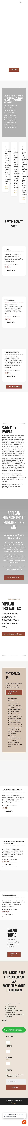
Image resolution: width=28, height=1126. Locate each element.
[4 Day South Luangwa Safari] (14, 874)
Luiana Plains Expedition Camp (12, 352)
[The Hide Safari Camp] (14, 283)
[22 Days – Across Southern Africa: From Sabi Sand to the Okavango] (14, 820)
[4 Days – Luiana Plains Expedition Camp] (14, 769)
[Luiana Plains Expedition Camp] (14, 335)
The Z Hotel (7, 250)
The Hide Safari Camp (10, 300)
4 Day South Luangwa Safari (9, 895)
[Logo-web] (7, 2)
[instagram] (5, 1025)
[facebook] (2, 1025)
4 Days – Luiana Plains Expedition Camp (11, 790)
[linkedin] (7, 1025)
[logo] (11, 997)
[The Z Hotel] (14, 232)
